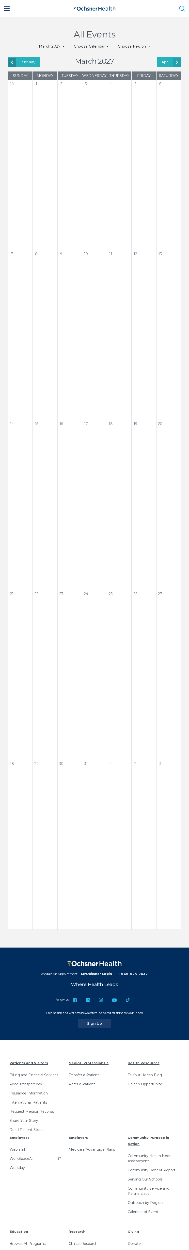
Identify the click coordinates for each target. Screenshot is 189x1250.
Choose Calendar (90, 46)
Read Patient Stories (27, 1129)
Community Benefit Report (151, 1170)
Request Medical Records (32, 1111)
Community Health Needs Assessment (150, 1158)
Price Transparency (26, 1084)
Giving (133, 1231)
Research (77, 1231)
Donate (134, 1243)
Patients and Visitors (29, 1063)
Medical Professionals (89, 1063)
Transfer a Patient (84, 1075)
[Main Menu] (7, 8)
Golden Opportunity (145, 1084)
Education (19, 1231)
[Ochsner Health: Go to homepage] (94, 7)
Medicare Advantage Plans (92, 1149)
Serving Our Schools (145, 1179)
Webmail (17, 1149)
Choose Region (132, 46)
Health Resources (143, 1063)
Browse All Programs (28, 1243)
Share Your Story (24, 1120)
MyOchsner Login (96, 974)
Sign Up (99, 1023)
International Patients (28, 1102)
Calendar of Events (144, 1212)
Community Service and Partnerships (148, 1191)
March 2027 (50, 46)
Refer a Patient (82, 1084)
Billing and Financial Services (34, 1075)
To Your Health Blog (145, 1075)
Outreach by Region (145, 1202)
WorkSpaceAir (22, 1158)
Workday (17, 1167)
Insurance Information (29, 1093)
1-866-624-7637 (133, 974)
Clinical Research (83, 1243)
